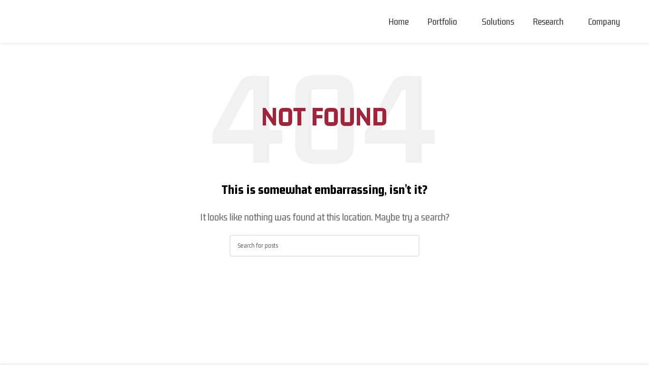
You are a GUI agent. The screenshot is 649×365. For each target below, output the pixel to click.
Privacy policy (206, 298)
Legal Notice (257, 298)
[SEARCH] (409, 246)
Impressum (303, 298)
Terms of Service (355, 298)
